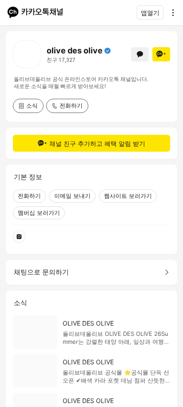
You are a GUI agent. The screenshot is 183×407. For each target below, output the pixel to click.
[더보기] (170, 12)
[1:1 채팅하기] (140, 54)
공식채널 (107, 50)
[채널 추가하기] (161, 54)
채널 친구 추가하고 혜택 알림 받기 (97, 143)
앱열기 (150, 12)
